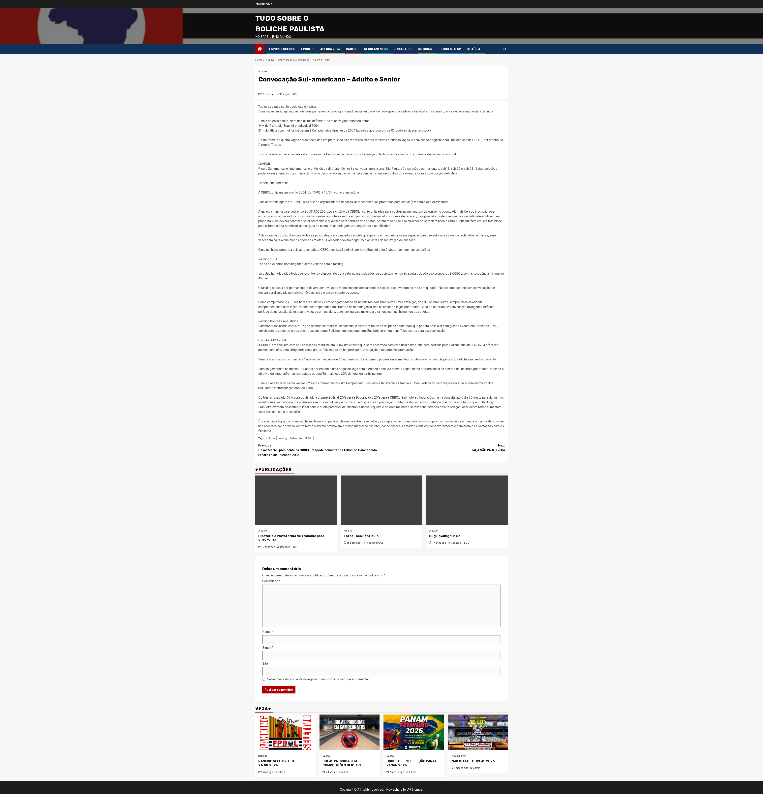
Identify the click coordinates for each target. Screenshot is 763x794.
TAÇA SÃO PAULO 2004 (488, 447)
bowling (282, 438)
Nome (267, 632)
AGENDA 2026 (330, 49)
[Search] (504, 49)
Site (265, 663)
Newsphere (394, 789)
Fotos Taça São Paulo (361, 536)
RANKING (352, 49)
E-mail (267, 648)
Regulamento (458, 755)
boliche (270, 438)
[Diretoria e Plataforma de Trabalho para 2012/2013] (296, 500)
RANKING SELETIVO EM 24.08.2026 (276, 763)
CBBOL (326, 755)
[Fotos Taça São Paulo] (381, 500)
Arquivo (262, 71)
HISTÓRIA (473, 49)
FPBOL (306, 49)
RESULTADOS (402, 49)
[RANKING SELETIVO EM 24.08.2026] (285, 732)
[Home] (260, 49)
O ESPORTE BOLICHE (280, 49)
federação (296, 438)
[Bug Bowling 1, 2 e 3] (467, 500)
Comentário (271, 581)
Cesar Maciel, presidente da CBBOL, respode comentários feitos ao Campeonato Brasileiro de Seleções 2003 (317, 450)
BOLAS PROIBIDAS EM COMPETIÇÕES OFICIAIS (341, 763)
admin (281, 772)
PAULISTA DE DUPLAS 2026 (473, 761)
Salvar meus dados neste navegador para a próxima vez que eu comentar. (318, 679)
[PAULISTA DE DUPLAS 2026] (478, 732)
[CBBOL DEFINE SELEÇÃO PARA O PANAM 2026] (413, 732)
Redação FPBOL (289, 94)
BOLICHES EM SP (449, 49)
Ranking (262, 755)
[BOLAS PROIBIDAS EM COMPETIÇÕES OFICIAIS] (350, 732)
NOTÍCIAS (425, 49)
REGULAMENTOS (376, 49)
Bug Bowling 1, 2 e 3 (444, 536)
